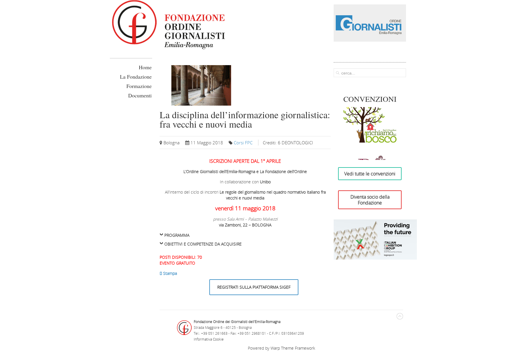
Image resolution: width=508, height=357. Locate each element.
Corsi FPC (243, 142)
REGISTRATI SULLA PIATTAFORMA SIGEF (253, 287)
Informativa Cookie (209, 339)
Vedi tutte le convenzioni (369, 173)
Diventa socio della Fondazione (370, 200)
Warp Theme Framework (292, 348)
